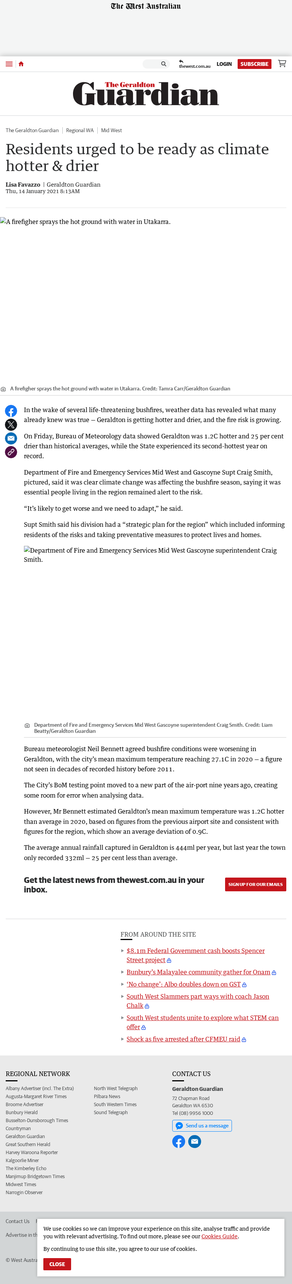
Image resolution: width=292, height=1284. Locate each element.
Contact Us (18, 1221)
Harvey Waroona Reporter (32, 1152)
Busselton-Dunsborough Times (37, 1120)
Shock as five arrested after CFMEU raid (183, 1039)
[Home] (21, 64)
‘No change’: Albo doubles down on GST (184, 984)
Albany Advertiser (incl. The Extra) (40, 1088)
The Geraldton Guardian (32, 130)
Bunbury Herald (22, 1112)
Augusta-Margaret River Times (36, 1096)
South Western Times (115, 1104)
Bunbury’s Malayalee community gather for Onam (198, 972)
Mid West (111, 130)
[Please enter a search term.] (164, 64)
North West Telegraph (116, 1088)
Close (57, 1264)
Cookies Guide (220, 1236)
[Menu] (9, 64)
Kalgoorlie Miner (22, 1160)
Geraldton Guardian (25, 1136)
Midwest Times (21, 1184)
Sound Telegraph (111, 1112)
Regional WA (80, 130)
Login (224, 64)
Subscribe (254, 64)
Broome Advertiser (24, 1104)
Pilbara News (107, 1096)
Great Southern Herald (28, 1144)
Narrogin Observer (24, 1192)
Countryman (18, 1128)
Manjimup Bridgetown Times (35, 1176)
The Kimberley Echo (26, 1168)
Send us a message (207, 1126)
